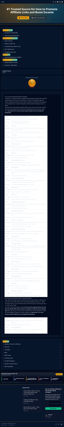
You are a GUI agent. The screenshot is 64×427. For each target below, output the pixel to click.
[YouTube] (57, 2)
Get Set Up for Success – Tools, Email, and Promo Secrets (31, 407)
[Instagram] (55, 2)
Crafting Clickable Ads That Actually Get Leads (31, 400)
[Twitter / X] (53, 2)
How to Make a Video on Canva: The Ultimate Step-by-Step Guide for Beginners (32, 392)
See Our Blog (24, 17)
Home (2, 2)
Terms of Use (3, 425)
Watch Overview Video (39, 17)
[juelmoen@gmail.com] (62, 2)
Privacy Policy (11, 425)
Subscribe (54, 408)
